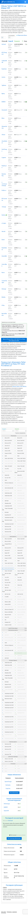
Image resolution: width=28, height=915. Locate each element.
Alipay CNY (7, 490)
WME (6, 632)
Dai (5, 619)
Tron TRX (7, 468)
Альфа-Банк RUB (8, 505)
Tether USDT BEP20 (9, 463)
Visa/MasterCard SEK (9, 724)
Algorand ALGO (8, 614)
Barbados (8, 785)
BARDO (6, 807)
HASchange (7, 803)
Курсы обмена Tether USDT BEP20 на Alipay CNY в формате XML (14, 339)
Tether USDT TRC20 (9, 460)
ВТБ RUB (6, 512)
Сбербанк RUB (8, 503)
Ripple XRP (7, 448)
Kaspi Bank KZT (8, 514)
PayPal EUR (7, 655)
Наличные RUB (8, 529)
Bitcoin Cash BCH (8, 440)
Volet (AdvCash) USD (9, 487)
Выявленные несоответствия (8, 322)
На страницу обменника (14, 838)
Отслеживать (12, 35)
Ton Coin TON (7, 477)
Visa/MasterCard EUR (9, 693)
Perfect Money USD (9, 637)
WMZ (6, 480)
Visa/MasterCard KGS (9, 732)
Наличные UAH (8, 534)
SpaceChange (8, 781)
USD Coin (7, 587)
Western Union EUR (9, 761)
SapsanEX (6, 810)
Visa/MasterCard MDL (9, 716)
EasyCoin (8, 788)
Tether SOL (7, 585)
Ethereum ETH (8, 443)
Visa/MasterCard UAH (9, 523)
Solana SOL (7, 475)
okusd (6, 768)
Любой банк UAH (8, 498)
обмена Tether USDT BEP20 (19, 386)
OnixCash (10, 820)
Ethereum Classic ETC (9, 609)
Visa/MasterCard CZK (9, 729)
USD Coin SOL (7, 594)
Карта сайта (3, 911)
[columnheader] (4, 41)
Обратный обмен (22, 35)
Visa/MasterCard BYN (9, 710)
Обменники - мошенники (12, 911)
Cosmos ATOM (8, 604)
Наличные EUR (8, 531)
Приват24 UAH (8, 684)
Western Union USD (9, 758)
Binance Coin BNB (8, 599)
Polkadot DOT (7, 622)
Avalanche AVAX (8, 624)
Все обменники (14, 792)
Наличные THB (8, 754)
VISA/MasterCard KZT (9, 707)
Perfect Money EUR (9, 640)
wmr (6, 765)
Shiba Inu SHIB (8, 601)
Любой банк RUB (8, 495)
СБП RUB (6, 500)
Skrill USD (7, 658)
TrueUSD (6, 596)
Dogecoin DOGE (8, 453)
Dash (6, 455)
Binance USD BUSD (9, 612)
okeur (6, 771)
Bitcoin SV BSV (8, 541)
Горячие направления (20, 433)
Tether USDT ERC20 (9, 458)
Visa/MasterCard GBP (9, 702)
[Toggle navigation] (25, 1)
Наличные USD (8, 526)
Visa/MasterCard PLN (9, 726)
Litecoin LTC (7, 445)
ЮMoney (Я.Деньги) (9, 482)
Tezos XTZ (7, 617)
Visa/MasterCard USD (9, 517)
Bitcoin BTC (7, 437)
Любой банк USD (8, 493)
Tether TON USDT (8, 466)
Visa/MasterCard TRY (9, 721)
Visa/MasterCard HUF (9, 719)
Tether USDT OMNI (9, 606)
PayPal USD (7, 485)
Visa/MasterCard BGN (9, 738)
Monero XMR (7, 450)
